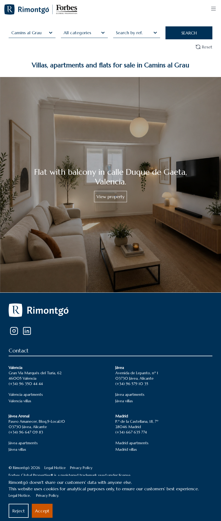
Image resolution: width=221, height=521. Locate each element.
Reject (18, 510)
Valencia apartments (26, 394)
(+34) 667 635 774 (131, 432)
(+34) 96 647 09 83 (26, 432)
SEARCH (189, 33)
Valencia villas (20, 400)
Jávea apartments (129, 394)
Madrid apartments (132, 442)
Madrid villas (126, 449)
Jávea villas (124, 400)
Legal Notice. (20, 495)
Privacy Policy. (47, 495)
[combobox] (12, 32)
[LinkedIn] (27, 331)
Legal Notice (55, 467)
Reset (207, 47)
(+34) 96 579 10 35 (131, 383)
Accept (42, 510)
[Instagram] (14, 331)
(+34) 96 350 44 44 (26, 383)
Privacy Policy (81, 467)
